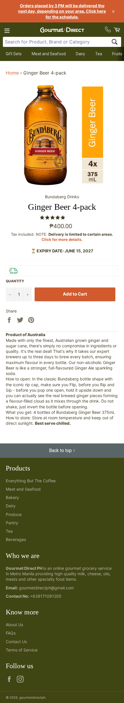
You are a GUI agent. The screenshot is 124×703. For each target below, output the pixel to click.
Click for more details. (62, 239)
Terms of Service (21, 649)
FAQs (11, 632)
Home (12, 73)
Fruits (117, 54)
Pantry (12, 522)
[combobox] (62, 42)
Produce (14, 514)
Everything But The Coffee (31, 480)
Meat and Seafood (49, 54)
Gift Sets (14, 54)
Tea (98, 54)
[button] (53, 217)
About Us (14, 624)
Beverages (16, 539)
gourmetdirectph (32, 698)
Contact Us (16, 641)
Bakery (12, 497)
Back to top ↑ (62, 450)
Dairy (80, 54)
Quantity (15, 281)
